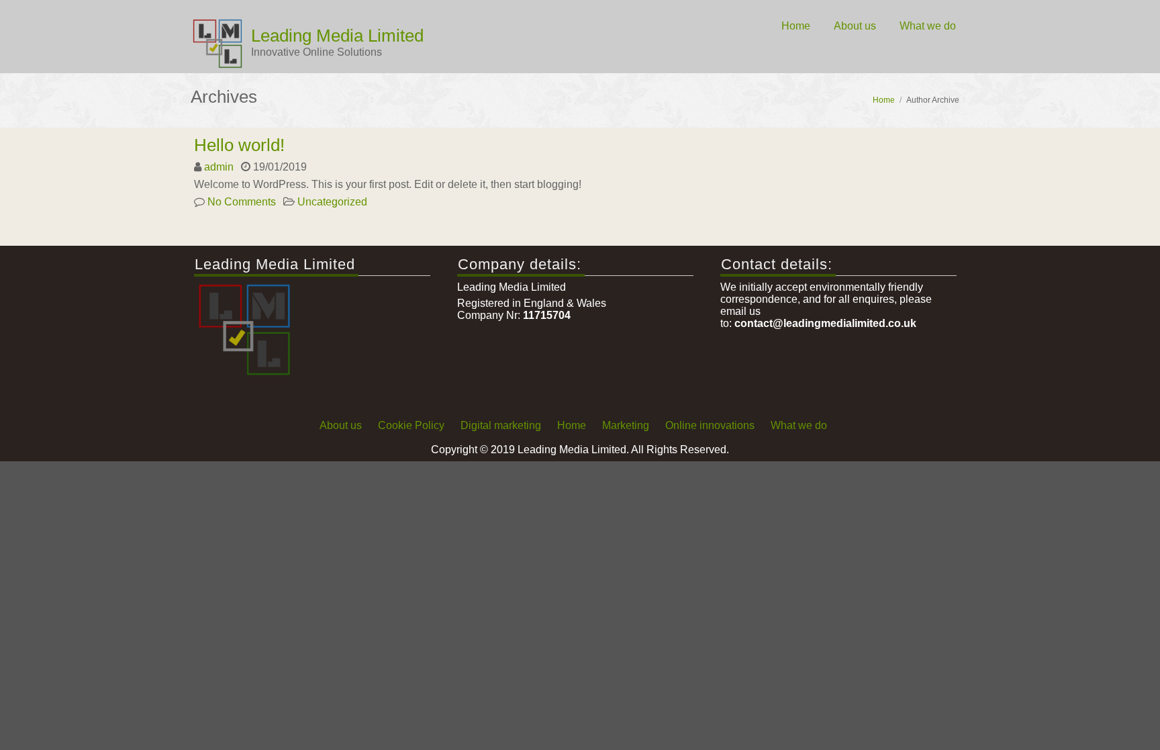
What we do (928, 26)
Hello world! (239, 145)
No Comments (241, 201)
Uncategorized (332, 201)
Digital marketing (501, 425)
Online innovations (710, 425)
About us (855, 26)
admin (219, 167)
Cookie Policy (411, 425)
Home (795, 26)
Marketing (625, 425)
